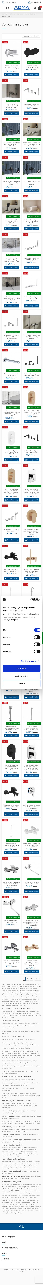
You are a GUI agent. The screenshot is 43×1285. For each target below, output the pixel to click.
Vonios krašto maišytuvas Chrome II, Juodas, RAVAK (32, 374)
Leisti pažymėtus (21, 676)
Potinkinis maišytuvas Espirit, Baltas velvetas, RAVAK (11, 452)
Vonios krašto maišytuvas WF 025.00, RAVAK (31, 259)
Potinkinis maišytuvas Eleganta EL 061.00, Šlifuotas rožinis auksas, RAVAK (11, 492)
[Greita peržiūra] (12, 63)
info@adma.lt (36, 2)
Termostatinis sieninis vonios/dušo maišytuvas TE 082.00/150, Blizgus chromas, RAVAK (31, 923)
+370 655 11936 (10, 2)
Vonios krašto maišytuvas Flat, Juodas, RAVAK (31, 451)
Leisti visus (21, 668)
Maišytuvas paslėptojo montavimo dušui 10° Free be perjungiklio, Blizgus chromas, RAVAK (31, 492)
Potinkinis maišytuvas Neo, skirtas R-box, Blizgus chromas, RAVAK (31, 806)
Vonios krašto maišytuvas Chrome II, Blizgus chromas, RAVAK (11, 337)
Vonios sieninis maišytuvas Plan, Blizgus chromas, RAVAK (11, 144)
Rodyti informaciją (28, 661)
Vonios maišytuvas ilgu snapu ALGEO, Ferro (32, 883)
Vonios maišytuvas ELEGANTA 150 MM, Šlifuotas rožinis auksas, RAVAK (31, 963)
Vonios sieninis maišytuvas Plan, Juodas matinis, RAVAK (31, 182)
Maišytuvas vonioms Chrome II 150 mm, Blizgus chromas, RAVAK (11, 67)
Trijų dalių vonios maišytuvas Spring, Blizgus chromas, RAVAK (11, 259)
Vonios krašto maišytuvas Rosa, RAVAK (11, 530)
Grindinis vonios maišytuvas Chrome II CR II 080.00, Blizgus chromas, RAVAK (31, 689)
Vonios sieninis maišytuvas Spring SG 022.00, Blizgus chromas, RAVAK (11, 883)
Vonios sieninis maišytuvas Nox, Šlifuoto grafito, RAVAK (31, 337)
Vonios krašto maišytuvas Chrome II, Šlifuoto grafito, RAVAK (32, 221)
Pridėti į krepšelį (12, 74)
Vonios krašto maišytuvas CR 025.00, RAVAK (31, 297)
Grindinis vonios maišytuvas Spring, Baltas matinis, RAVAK (11, 845)
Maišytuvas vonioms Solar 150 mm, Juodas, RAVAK (11, 805)
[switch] (37, 637)
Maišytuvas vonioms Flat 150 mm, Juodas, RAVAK (11, 570)
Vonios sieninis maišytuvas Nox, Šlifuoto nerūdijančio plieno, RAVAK (31, 144)
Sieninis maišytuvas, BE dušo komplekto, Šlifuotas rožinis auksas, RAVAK (32, 412)
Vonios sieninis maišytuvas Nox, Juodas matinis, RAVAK (11, 221)
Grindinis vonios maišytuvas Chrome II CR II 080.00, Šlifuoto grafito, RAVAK (11, 413)
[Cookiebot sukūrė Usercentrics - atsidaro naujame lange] (30, 599)
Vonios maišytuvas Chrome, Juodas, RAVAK (31, 66)
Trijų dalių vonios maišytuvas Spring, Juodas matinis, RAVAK (11, 298)
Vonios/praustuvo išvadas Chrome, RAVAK (11, 374)
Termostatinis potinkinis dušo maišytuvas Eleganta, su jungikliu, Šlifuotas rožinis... (31, 532)
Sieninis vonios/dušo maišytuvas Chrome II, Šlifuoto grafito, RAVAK (11, 105)
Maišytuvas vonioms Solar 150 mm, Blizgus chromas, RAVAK (11, 962)
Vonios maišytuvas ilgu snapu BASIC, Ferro (11, 921)
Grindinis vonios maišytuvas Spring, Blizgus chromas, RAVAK (31, 728)
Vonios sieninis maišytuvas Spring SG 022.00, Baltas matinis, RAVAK (31, 845)
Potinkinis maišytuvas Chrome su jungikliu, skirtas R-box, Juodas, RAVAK (11, 767)
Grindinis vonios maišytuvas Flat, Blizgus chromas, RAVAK (11, 728)
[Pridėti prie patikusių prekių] (10, 63)
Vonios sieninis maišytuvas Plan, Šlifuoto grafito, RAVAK (11, 182)
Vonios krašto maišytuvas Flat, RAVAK (31, 105)
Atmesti (21, 683)
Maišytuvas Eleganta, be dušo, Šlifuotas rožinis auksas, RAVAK (31, 571)
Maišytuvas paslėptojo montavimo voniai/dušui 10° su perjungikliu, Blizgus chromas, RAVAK (31, 767)
